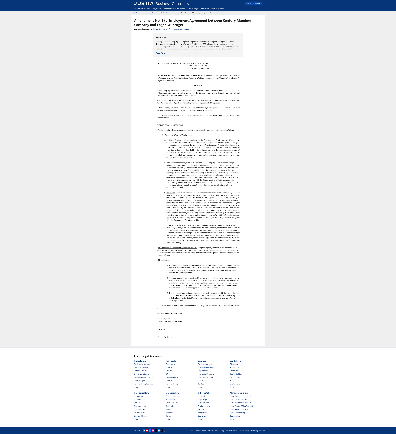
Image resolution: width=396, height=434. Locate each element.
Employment (203, 371)
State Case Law (172, 403)
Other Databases (205, 393)
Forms (142, 13)
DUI (167, 374)
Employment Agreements (179, 29)
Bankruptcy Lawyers (142, 364)
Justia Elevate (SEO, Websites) (241, 406)
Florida (168, 409)
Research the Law (166, 9)
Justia (136, 13)
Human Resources (160, 29)
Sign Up (257, 3)
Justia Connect (195, 431)
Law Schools (180, 9)
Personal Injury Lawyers (143, 384)
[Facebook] (150, 430)
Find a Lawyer (139, 9)
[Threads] (156, 430)
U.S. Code (137, 399)
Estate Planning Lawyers (143, 377)
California (170, 406)
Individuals (171, 361)
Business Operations (206, 367)
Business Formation (205, 364)
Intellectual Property (206, 374)
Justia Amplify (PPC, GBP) (239, 409)
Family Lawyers (140, 380)
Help (222, 431)
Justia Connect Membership (240, 396)
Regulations (138, 403)
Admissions (234, 367)
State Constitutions (173, 396)
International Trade (205, 377)
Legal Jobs (202, 396)
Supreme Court (140, 406)
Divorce (169, 371)
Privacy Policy (244, 431)
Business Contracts (152, 13)
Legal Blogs (202, 399)
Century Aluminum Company (170, 13)
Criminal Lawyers (140, 371)
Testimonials (235, 416)
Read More (160, 53)
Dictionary (234, 364)
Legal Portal (206, 431)
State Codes (170, 399)
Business (202, 361)
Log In (249, 3)
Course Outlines (236, 374)
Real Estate (202, 380)
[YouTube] (147, 430)
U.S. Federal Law (141, 393)
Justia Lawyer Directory (239, 399)
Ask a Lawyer (152, 9)
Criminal (169, 367)
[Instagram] (153, 430)
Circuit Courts (139, 409)
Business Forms (204, 403)
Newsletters (204, 9)
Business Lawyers (141, 367)
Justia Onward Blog (237, 413)
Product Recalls (204, 406)
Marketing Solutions (219, 9)
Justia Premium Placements (240, 403)
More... (136, 387)
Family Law (170, 380)
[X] (162, 430)
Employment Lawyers (142, 374)
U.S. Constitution (140, 396)
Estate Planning (172, 377)
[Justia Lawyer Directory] (165, 430)
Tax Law (201, 384)
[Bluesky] (159, 430)
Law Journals (235, 377)
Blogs (232, 380)
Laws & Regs (192, 9)
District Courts (139, 413)
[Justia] (144, 3)
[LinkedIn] (144, 430)
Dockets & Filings (140, 416)
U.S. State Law (172, 393)
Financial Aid (234, 371)
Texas (168, 416)
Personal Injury (172, 384)
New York (170, 413)
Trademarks (202, 413)
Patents (201, 409)
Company (215, 431)
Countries (202, 416)
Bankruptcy (170, 364)
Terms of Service (231, 431)
